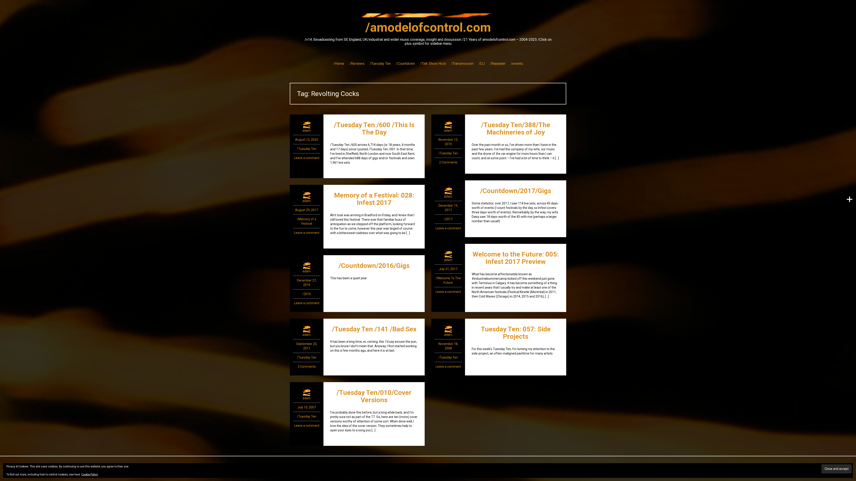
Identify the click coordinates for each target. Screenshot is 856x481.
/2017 (448, 219)
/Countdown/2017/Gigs (515, 191)
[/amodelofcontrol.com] (428, 16)
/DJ (482, 63)
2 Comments (448, 162)
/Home (338, 63)
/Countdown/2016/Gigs (374, 265)
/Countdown (405, 63)
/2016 (306, 294)
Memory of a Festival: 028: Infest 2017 (374, 198)
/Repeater (498, 63)
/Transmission (462, 63)
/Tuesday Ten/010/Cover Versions (374, 396)
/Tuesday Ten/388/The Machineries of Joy (515, 128)
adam (306, 130)
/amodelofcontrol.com (428, 27)
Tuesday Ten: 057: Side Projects (516, 332)
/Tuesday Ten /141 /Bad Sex (374, 329)
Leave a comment (306, 158)
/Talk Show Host (433, 63)
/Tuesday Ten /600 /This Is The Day (374, 128)
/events (517, 63)
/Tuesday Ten (380, 63)
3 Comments (307, 366)
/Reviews (356, 63)
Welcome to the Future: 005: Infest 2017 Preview (516, 257)
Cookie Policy (89, 474)
